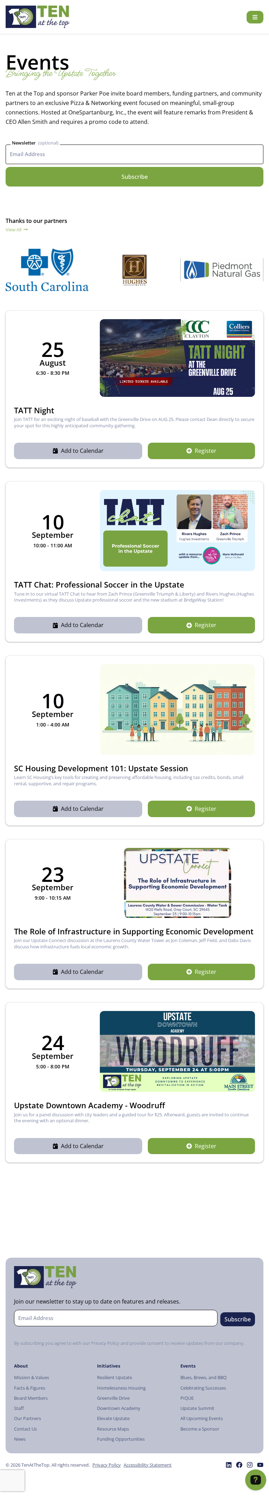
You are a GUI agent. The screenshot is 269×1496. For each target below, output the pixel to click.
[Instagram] (250, 1465)
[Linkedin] (229, 1465)
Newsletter (24, 143)
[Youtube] (260, 1465)
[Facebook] (239, 1465)
